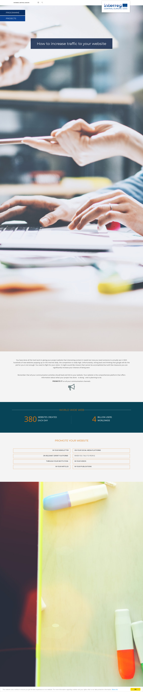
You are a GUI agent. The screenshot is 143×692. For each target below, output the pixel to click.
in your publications (83, 466)
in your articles (62, 466)
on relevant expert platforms (55, 456)
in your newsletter (60, 450)
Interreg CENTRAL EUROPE (21, 2)
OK (135, 689)
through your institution (57, 461)
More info (115, 689)
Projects (11, 18)
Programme (12, 12)
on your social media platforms (87, 450)
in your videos (80, 461)
